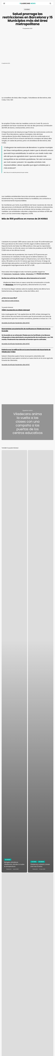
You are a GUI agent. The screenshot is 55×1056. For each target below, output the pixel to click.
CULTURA (33, 861)
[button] (4, 3)
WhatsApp (30, 274)
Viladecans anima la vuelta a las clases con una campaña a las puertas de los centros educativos (27, 422)
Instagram (8, 274)
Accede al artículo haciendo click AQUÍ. (16, 323)
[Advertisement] (27, 112)
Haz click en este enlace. (10, 301)
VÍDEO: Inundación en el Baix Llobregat (16, 310)
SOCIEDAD (27, 9)
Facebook (15, 274)
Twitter (22, 274)
